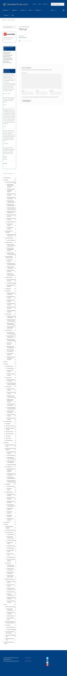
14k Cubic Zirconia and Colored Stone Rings (10, 622)
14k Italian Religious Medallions (11, 598)
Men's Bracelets (9, 330)
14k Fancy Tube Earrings (10, 371)
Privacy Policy (28, 661)
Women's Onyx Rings (11, 629)
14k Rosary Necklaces (11, 464)
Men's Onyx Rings (10, 627)
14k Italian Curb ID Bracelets (11, 300)
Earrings (6, 15)
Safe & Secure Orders (7, 58)
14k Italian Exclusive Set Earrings (11, 380)
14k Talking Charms (11, 557)
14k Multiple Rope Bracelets (10, 271)
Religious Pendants (10, 579)
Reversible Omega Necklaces (11, 502)
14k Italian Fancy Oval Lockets (10, 572)
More (13, 15)
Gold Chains (5, 10)
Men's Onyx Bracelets (9, 343)
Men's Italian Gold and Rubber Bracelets (11, 340)
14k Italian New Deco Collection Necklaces (11, 481)
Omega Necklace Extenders (10, 519)
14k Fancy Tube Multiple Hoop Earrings (10, 400)
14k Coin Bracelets (11, 240)
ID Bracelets (8, 290)
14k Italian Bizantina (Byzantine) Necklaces (11, 470)
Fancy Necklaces (9, 466)
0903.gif (9, 19)
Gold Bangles (8, 288)
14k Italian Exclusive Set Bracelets (11, 198)
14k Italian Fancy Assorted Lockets (10, 565)
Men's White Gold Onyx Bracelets (10, 350)
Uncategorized (7, 177)
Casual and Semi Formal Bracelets (9, 257)
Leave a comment (23, 37)
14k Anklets (8, 423)
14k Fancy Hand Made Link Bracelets (11, 317)
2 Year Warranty (6, 53)
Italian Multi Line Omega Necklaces (10, 505)
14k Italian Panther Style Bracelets (11, 212)
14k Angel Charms (10, 534)
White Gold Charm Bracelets (11, 286)
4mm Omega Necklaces (9, 512)
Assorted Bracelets (9, 238)
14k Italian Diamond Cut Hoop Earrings (11, 408)
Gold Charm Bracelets (11, 283)
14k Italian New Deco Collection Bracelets (11, 208)
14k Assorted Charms (11, 540)
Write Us (5, 163)
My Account (45, 4)
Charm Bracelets (9, 277)
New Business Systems (14, 661)
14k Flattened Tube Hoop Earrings (11, 404)
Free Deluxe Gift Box (7, 62)
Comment (24, 73)
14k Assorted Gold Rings (11, 606)
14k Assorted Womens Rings (10, 609)
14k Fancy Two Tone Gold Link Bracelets (11, 320)
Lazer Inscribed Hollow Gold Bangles (11, 253)
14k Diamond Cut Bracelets (9, 231)
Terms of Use (28, 657)
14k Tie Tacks (8, 438)
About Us (34, 4)
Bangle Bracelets (9, 242)
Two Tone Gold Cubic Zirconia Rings (10, 632)
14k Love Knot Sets (9, 433)
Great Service (6, 61)
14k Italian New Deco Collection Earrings (11, 383)
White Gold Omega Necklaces (11, 498)
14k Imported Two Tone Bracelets (11, 267)
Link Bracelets (8, 314)
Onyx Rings (8, 625)
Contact (39, 4)
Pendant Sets (7, 522)
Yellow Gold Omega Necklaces (11, 495)
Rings (30, 10)
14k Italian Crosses (11, 591)
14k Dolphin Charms (11, 545)
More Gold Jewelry (8, 421)
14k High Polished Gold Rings (10, 613)
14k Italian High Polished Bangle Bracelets (10, 249)
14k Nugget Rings (10, 615)
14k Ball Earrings (10, 368)
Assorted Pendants (9, 532)
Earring (5, 361)
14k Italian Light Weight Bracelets (10, 205)
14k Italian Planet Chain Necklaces (10, 461)
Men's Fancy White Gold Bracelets (11, 336)
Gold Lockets (8, 562)
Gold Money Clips (9, 440)
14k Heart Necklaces (11, 455)
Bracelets (23, 10)
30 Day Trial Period (7, 52)
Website (51, 90)
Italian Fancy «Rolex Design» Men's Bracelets (11, 358)
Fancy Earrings (9, 377)
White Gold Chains (11, 486)
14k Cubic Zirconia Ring (10, 425)
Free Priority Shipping (7, 59)
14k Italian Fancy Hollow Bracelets (10, 201)
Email (37, 90)
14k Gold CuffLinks (9, 431)
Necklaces (14, 10)
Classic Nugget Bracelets (10, 354)
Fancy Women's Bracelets (11, 182)
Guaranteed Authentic (8, 55)
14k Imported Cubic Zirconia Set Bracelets (11, 190)
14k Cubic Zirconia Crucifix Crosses (11, 589)
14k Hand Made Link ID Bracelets (11, 293)
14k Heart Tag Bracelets (10, 260)
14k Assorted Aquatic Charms (10, 537)
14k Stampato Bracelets (10, 224)
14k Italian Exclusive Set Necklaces (11, 474)
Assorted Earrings (9, 366)
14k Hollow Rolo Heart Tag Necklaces (11, 458)
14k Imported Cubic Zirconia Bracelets (11, 264)
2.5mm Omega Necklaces (10, 509)
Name (23, 90)
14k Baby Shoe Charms (10, 543)
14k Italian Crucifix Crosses (10, 594)
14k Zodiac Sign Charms (10, 530)
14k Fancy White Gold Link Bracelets (11, 324)
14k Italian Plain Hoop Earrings (10, 411)
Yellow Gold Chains (9, 489)
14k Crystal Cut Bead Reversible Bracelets (10, 185)
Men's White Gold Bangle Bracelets (10, 347)
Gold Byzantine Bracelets (10, 228)
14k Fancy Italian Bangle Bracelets (10, 245)
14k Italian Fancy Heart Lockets (10, 569)
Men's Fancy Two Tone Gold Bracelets (11, 333)
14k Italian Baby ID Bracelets (11, 297)
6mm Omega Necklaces (9, 516)
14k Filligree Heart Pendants (9, 527)
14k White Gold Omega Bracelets (10, 274)
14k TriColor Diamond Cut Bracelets (11, 235)
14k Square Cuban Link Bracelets (10, 327)
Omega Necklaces (9, 492)
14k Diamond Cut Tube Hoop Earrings (11, 396)
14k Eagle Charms (10, 548)
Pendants (37, 10)
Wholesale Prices (6, 56)
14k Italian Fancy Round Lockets (10, 576)
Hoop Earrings (8, 386)
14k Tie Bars (8, 436)
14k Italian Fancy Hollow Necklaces (10, 477)
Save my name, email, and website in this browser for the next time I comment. (40, 97)
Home (5, 19)
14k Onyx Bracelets (11, 221)
